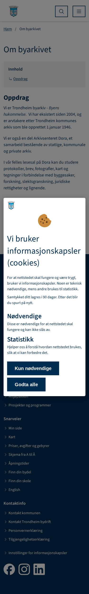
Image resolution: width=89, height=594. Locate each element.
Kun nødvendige (33, 368)
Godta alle (26, 384)
